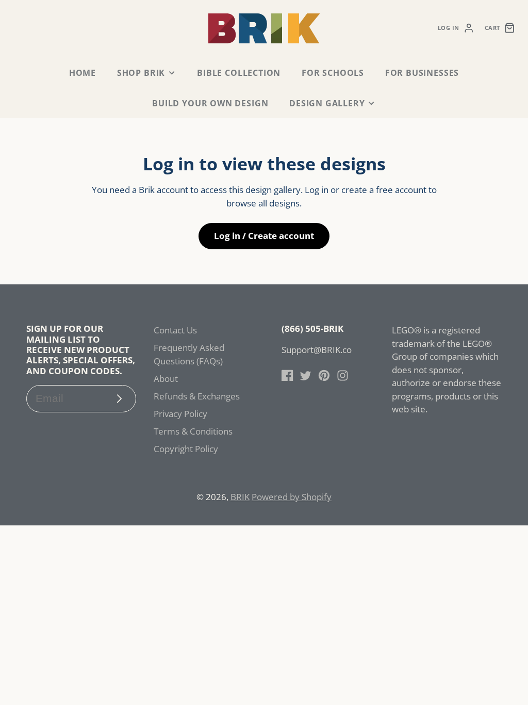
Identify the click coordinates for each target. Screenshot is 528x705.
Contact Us (175, 330)
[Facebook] (287, 375)
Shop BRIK (141, 72)
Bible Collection (238, 72)
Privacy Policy (180, 414)
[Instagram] (343, 375)
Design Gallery (327, 103)
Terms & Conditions (193, 431)
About (166, 378)
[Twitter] (305, 375)
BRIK (240, 497)
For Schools (333, 72)
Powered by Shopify (292, 497)
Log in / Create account (264, 236)
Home (82, 72)
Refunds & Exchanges (197, 396)
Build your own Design (210, 103)
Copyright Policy (186, 449)
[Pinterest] (324, 375)
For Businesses (422, 72)
